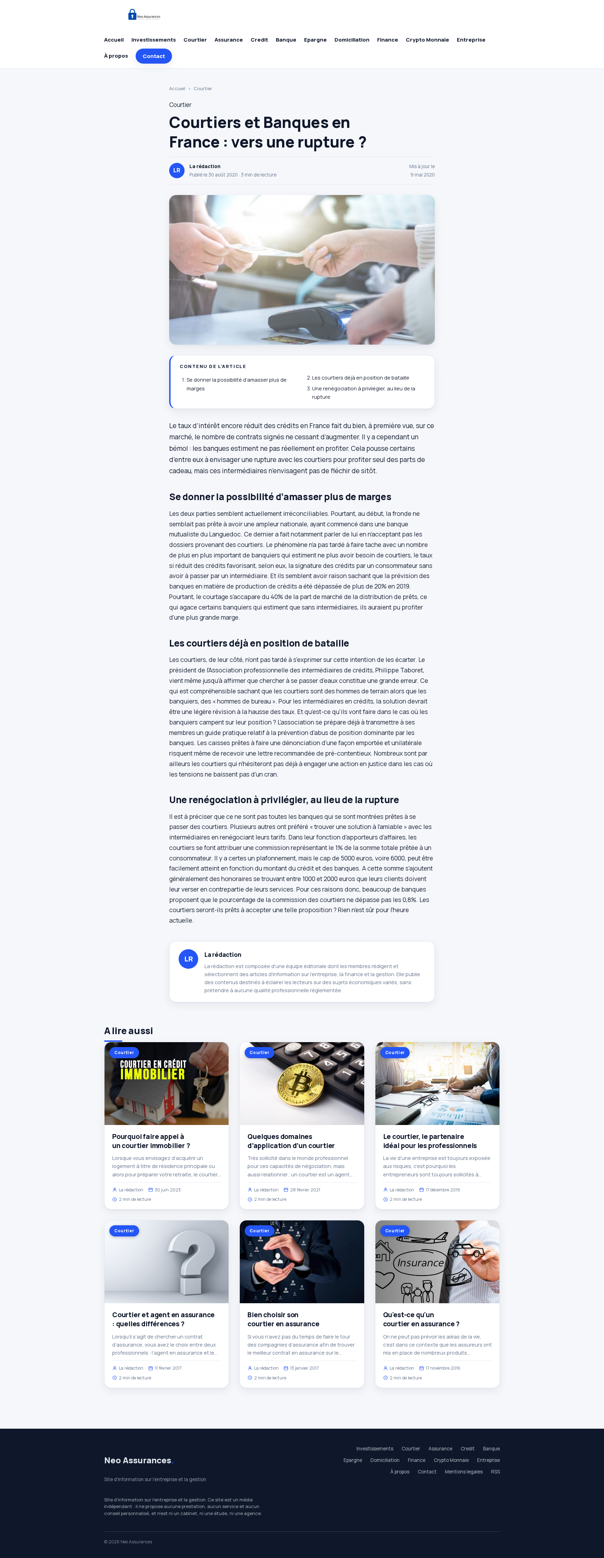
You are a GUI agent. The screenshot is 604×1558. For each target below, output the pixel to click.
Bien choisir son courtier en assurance (283, 1319)
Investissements (153, 39)
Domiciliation (352, 39)
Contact (154, 56)
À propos (116, 55)
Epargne (315, 39)
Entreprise (471, 39)
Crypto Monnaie (427, 39)
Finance (387, 39)
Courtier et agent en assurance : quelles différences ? (163, 1319)
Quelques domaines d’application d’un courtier (291, 1141)
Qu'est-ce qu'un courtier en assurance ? (421, 1319)
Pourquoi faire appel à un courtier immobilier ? (151, 1141)
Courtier (195, 39)
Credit (259, 39)
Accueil (114, 39)
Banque (286, 39)
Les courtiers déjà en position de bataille (360, 377)
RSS (495, 1472)
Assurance (229, 39)
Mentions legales (464, 1472)
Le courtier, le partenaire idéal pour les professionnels (430, 1141)
